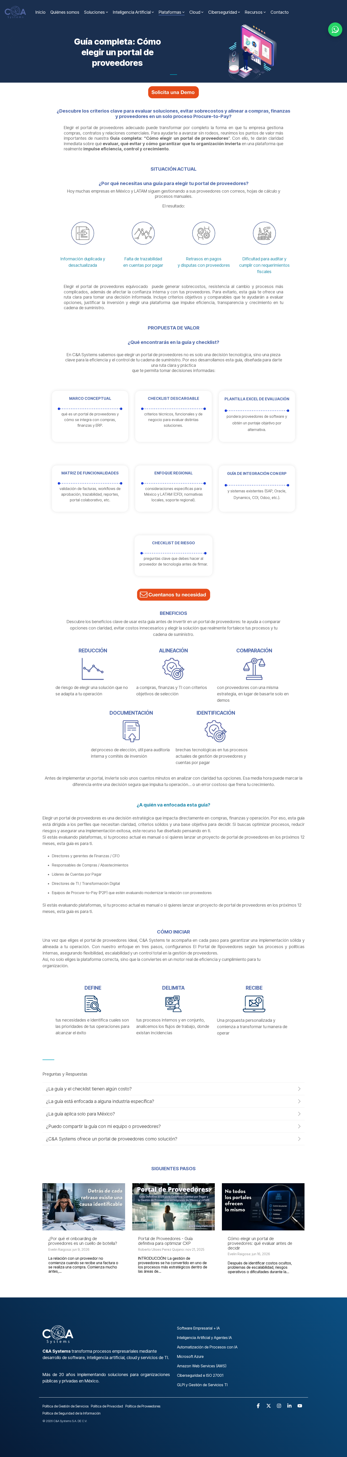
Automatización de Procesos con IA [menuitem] (207, 1347)
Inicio (40, 12)
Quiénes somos (64, 12)
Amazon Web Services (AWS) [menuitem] (201, 1366)
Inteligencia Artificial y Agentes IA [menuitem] (204, 1337)
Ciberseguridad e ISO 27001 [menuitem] (200, 1375)
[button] (259, 1406)
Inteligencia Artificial (132, 12)
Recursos (253, 12)
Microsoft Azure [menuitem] (190, 1356)
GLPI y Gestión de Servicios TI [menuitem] (202, 1384)
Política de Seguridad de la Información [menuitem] (71, 1413)
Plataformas (170, 12)
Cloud (194, 12)
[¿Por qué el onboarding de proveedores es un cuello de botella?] (83, 1206)
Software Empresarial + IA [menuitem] (198, 1328)
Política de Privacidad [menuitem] (107, 1406)
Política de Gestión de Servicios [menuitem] (65, 1406)
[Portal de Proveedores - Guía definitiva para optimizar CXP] (173, 1206)
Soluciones (94, 12)
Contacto (280, 12)
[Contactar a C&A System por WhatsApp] (335, 29)
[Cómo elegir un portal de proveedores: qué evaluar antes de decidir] (263, 1206)
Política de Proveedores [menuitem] (142, 1406)
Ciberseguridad (222, 12)
